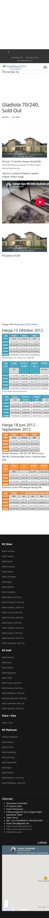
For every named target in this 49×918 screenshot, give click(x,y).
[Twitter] (8, 51)
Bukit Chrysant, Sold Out (13, 602)
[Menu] (45, 67)
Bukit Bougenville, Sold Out (14, 698)
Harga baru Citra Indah (25, 324)
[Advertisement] (24, 24)
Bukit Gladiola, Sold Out (13, 777)
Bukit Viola (7, 662)
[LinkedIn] (44, 125)
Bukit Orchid (7, 747)
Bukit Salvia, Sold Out (12, 683)
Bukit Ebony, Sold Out (12, 622)
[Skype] (38, 51)
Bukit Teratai (7, 556)
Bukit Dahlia (7, 667)
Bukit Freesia (8, 657)
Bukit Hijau (7, 582)
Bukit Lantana (8, 566)
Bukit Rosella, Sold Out (12, 688)
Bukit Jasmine (8, 757)
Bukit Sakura (7, 742)
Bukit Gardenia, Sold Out (13, 643)
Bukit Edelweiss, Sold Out (13, 783)
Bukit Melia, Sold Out (11, 597)
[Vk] (26, 54)
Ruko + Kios (7, 722)
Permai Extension (10, 737)
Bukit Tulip (7, 678)
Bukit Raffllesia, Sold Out (13, 693)
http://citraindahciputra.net (19, 826)
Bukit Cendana (8, 592)
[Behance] (34, 51)
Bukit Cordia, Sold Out (12, 612)
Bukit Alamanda (9, 762)
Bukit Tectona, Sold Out (12, 617)
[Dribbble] (25, 51)
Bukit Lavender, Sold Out (13, 703)
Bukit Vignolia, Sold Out (13, 708)
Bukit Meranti (8, 551)
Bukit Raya (7, 767)
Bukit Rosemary (9, 752)
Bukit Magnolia (9, 672)
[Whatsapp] (42, 51)
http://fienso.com (14, 832)
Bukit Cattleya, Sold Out (13, 627)
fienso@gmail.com (24, 60)
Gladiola (5, 117)
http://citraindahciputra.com (19, 829)
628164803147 (17, 57)
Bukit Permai (8, 772)
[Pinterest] (12, 51)
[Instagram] (29, 51)
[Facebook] (4, 51)
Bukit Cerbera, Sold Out (13, 607)
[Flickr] (22, 54)
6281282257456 (32, 57)
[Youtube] (17, 51)
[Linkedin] (21, 51)
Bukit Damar (7, 571)
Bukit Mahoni (8, 587)
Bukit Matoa (7, 561)
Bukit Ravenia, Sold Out (12, 638)
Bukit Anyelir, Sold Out (12, 633)
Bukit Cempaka (9, 576)
